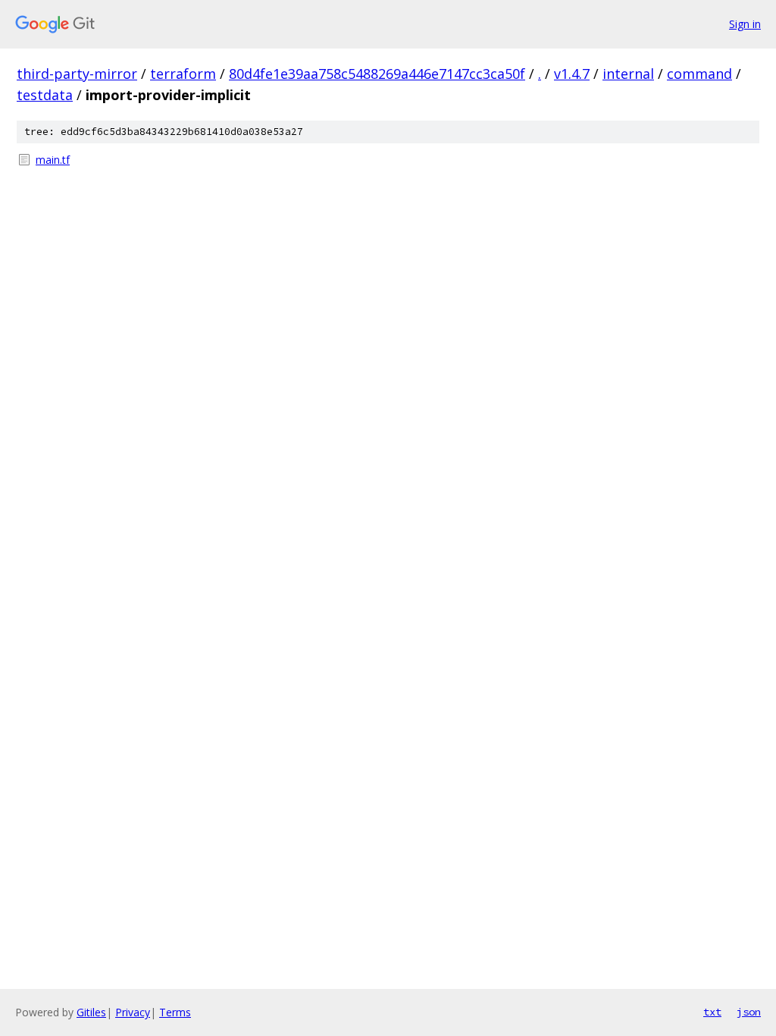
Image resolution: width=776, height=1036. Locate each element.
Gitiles (91, 1012)
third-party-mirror (77, 73)
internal (628, 73)
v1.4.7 (572, 73)
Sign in (745, 24)
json (749, 1012)
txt (712, 1012)
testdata (45, 95)
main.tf (53, 159)
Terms (175, 1012)
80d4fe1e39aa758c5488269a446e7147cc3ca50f (377, 73)
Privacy (132, 1012)
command (699, 73)
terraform (183, 73)
